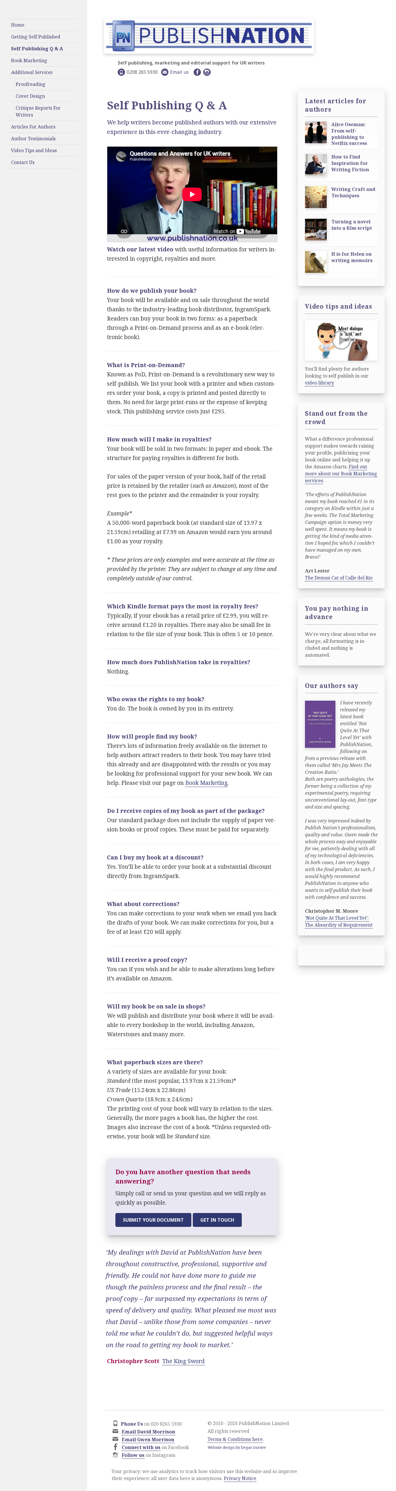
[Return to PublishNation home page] (209, 38)
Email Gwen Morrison (148, 1439)
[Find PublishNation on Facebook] (198, 72)
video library (319, 383)
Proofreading (31, 84)
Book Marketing (29, 60)
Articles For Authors (33, 127)
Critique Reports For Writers (38, 111)
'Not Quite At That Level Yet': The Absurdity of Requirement (339, 921)
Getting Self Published (35, 37)
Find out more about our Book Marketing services (341, 473)
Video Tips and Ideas (34, 150)
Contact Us (22, 162)
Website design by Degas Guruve (237, 1447)
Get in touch (217, 1220)
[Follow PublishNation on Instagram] (207, 72)
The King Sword (183, 1361)
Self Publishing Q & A (37, 48)
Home (17, 25)
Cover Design (30, 96)
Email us (179, 72)
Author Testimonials (33, 138)
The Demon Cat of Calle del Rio (339, 578)
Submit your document (153, 1220)
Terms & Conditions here (235, 1439)
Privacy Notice (240, 1478)
